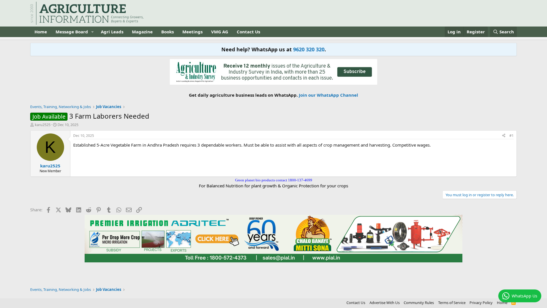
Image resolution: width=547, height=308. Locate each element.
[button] (93, 32)
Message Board (72, 32)
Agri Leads (112, 32)
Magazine (142, 32)
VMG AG (219, 32)
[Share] (503, 136)
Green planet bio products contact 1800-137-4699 (273, 180)
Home (40, 32)
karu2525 (42, 124)
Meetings (192, 32)
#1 (511, 135)
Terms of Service (452, 302)
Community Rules (419, 302)
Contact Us (248, 32)
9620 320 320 (308, 49)
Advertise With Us (385, 302)
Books (167, 32)
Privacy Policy (481, 302)
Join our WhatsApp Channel (328, 95)
